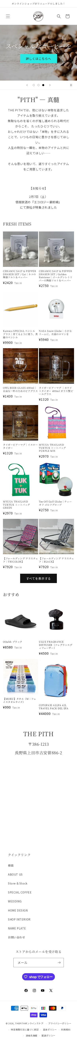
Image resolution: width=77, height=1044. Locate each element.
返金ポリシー (50, 1029)
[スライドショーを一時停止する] (72, 85)
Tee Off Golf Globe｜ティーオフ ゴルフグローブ (55, 503)
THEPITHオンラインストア (29, 1023)
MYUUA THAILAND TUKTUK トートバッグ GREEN (16, 504)
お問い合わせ (16, 937)
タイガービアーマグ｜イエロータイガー (20, 446)
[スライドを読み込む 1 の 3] (33, 85)
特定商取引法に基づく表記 (24, 1029)
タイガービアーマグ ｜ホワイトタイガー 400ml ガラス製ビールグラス (56, 391)
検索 (11, 865)
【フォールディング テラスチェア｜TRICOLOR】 (20, 560)
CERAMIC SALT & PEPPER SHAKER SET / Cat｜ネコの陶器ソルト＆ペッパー (19, 274)
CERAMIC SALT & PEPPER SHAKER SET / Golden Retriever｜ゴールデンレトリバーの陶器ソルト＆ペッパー (55, 275)
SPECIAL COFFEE (20, 892)
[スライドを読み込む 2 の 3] (38, 85)
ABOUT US (15, 874)
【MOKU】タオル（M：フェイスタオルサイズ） (19, 700)
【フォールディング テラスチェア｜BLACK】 (56, 560)
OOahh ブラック (12, 641)
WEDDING (15, 901)
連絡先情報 (32, 1035)
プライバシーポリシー (59, 1023)
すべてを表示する (38, 578)
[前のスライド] (27, 85)
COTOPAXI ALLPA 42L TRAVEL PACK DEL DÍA (53, 707)
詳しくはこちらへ (38, 58)
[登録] (59, 962)
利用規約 (65, 1029)
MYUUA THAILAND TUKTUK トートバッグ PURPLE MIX (52, 447)
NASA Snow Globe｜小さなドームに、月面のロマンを (55, 332)
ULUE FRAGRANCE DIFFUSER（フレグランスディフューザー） (55, 644)
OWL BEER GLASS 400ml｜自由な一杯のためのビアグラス (20, 389)
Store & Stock (17, 883)
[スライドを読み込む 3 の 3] (43, 85)
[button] (8, 16)
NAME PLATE (17, 928)
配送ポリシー (48, 1035)
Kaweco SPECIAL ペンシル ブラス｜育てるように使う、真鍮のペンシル (20, 334)
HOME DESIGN (18, 910)
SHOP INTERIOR (19, 919)
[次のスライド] (50, 85)
